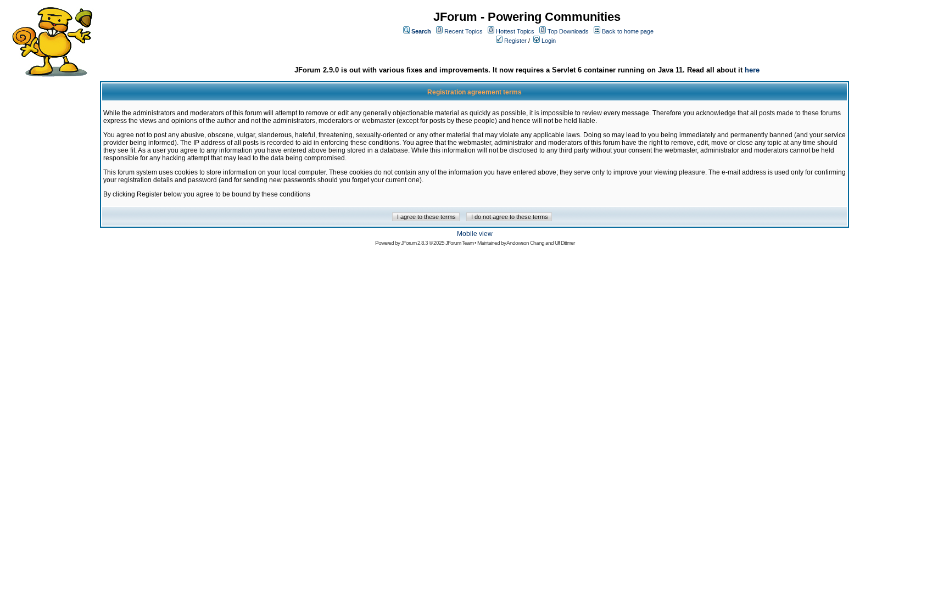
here (752, 70)
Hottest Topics (515, 31)
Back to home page (628, 31)
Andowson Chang (525, 243)
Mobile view (475, 234)
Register (515, 40)
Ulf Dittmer (564, 243)
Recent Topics (463, 31)
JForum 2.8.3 (414, 243)
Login (549, 40)
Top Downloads (568, 31)
